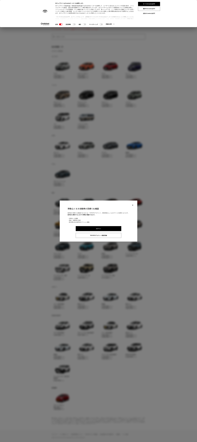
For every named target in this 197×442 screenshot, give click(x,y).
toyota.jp (67, 5)
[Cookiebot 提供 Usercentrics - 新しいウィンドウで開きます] (45, 24)
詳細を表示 (109, 24)
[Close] (133, 205)
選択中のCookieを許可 (149, 8)
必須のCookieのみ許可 (149, 13)
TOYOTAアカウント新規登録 (98, 235)
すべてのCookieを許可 (149, 4)
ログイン (98, 228)
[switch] (74, 24)
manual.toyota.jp (77, 5)
